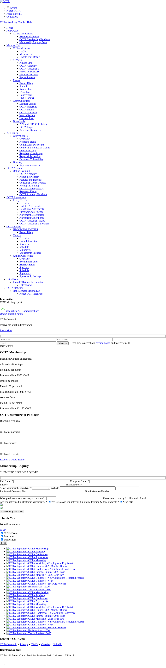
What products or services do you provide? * (23, 498)
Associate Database (29, 71)
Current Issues (20, 135)
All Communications (28, 311)
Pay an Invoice (27, 77)
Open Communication (11, 313)
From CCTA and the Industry (28, 282)
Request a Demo (27, 191)
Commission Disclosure (31, 144)
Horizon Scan (26, 118)
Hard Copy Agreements (31, 209)
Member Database (28, 74)
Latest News (12, 279)
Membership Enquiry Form (33, 42)
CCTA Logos (26, 127)
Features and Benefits (30, 179)
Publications (10, 539)
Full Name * (6, 481)
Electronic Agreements (31, 211)
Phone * (4, 484)
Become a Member (29, 36)
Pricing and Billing (29, 185)
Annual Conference (23, 255)
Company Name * (79, 481)
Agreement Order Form (31, 217)
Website (55, 488)
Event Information (28, 241)
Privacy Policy (102, 343)
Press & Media (14, 13)
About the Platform (29, 176)
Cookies (45, 644)
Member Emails (27, 103)
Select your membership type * (16, 488)
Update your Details (29, 57)
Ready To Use (20, 200)
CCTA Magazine (28, 106)
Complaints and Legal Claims (34, 147)
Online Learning (21, 171)
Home (9, 27)
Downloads (19, 121)
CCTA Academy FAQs (31, 188)
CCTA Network (14, 287)
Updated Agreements (30, 206)
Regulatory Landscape (30, 153)
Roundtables (25, 89)
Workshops (25, 92)
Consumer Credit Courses (32, 182)
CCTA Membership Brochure (34, 39)
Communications (21, 100)
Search (13, 7)
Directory (18, 162)
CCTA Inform (26, 109)
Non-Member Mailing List (26, 290)
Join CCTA (12, 30)
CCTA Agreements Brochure (34, 223)
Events (16, 80)
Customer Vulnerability (31, 159)
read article (12, 311)
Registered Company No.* (14, 491)
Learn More (6, 330)
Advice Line (25, 62)
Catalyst (17, 235)
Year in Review (27, 115)
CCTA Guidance (28, 112)
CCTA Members (21, 48)
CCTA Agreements (29, 68)
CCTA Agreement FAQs (32, 220)
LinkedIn (57, 644)
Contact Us (12, 16)
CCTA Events (13, 226)
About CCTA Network (31, 293)
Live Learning (26, 97)
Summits (23, 86)
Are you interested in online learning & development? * (97, 502)
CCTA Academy (8, 22)
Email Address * (74, 484)
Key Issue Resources (30, 130)
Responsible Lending (30, 156)
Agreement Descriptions (31, 214)
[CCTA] (5, 1)
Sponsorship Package (30, 252)
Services (17, 59)
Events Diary (26, 83)
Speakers (24, 244)
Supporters (24, 249)
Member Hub (25, 22)
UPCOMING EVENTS (25, 229)
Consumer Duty (27, 150)
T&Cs (34, 644)
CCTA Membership (23, 33)
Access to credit (27, 141)
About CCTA (13, 10)
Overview (24, 138)
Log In (22, 51)
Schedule (24, 247)
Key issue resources (29, 165)
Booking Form (27, 264)
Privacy (24, 644)
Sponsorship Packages (30, 276)
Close (3, 529)
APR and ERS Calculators (33, 124)
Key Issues (12, 133)
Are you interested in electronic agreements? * (31, 502)
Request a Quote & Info (12, 459)
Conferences (25, 95)
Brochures (9, 536)
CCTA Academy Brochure (33, 194)
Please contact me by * (124, 498)
